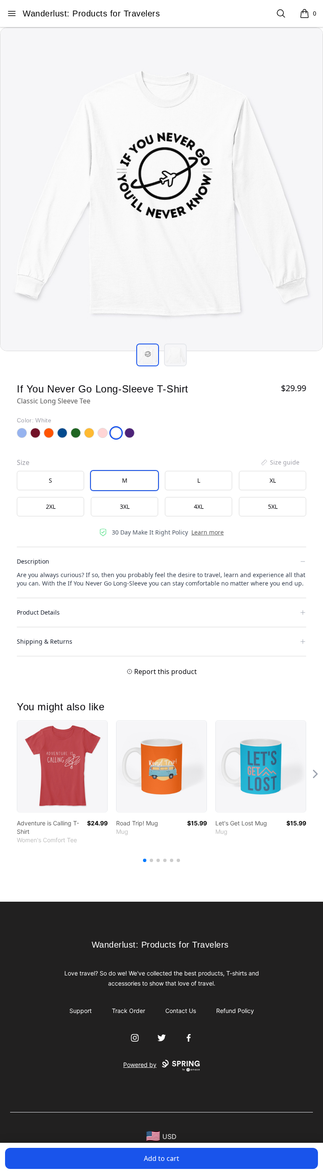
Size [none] (23, 462)
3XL (125, 506)
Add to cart (161, 1158)
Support (80, 1010)
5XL (273, 506)
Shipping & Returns (44, 641)
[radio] (50, 480)
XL (273, 480)
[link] (62, 766)
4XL (199, 506)
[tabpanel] (161, 189)
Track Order (128, 1010)
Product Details (38, 612)
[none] (279, 462)
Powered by (139, 1064)
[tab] (147, 354)
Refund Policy (235, 1010)
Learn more (207, 532)
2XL (51, 506)
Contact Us (180, 1010)
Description (33, 561)
